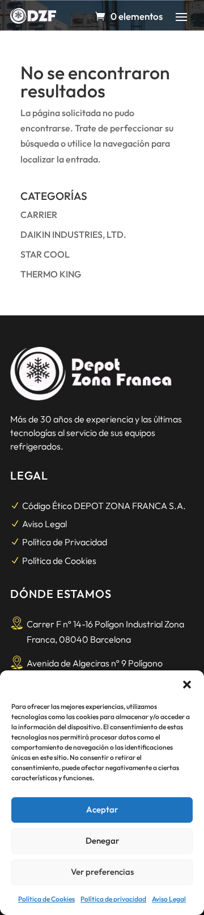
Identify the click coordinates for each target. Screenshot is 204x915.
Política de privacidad (113, 899)
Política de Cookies (46, 899)
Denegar (102, 840)
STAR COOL (45, 254)
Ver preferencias (102, 871)
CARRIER (38, 214)
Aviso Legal (169, 899)
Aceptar (102, 809)
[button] (187, 684)
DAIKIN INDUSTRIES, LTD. (73, 234)
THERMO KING (50, 274)
